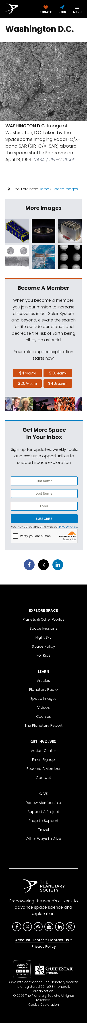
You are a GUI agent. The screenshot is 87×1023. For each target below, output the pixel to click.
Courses (43, 716)
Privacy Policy (68, 527)
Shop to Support (44, 820)
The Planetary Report (44, 725)
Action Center (43, 750)
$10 (57, 373)
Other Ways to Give (43, 838)
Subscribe (44, 518)
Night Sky (43, 637)
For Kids (43, 655)
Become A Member (44, 768)
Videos (43, 707)
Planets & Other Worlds (43, 619)
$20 (27, 383)
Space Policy (43, 646)
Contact (43, 777)
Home (44, 189)
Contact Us (58, 940)
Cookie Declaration (43, 1004)
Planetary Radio (43, 689)
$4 (27, 373)
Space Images (65, 189)
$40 (57, 383)
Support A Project (43, 811)
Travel (43, 829)
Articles (43, 680)
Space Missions (44, 628)
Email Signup (43, 759)
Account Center (29, 940)
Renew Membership (43, 802)
